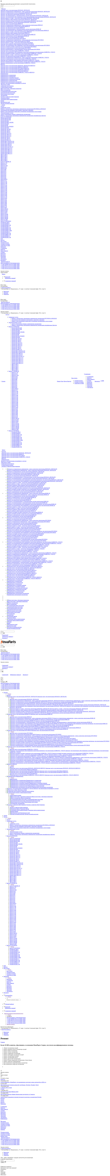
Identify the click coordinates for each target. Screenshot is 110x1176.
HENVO (12, 767)
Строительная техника (15, 795)
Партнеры (3, 1114)
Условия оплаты (5, 1122)
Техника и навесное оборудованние (19, 807)
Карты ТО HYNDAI (15, 948)
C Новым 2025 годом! (6, 1087)
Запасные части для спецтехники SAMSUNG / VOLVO (24, 749)
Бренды (2, 1102)
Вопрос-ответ (4, 1136)
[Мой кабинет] (1, 663)
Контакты (3, 1113)
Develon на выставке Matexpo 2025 (9, 1091)
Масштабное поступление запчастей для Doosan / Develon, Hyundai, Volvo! (20, 1085)
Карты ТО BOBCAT (15, 886)
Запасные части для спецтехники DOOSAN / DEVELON (24, 699)
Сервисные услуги (14, 823)
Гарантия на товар (5, 1125)
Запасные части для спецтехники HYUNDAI (21, 733)
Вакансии (3, 1112)
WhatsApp (6, 294)
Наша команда (4, 1109)
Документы (4, 1117)
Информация (4, 1118)
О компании (4, 1106)
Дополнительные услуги (16, 831)
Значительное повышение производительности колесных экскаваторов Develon (21, 1097)
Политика (3, 1128)
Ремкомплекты (13, 779)
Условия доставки (5, 1124)
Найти (2, 1162)
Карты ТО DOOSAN (15, 838)
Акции (2, 1099)
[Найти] (2, 7)
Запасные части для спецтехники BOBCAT (21, 716)
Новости (3, 1079)
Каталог (9, 695)
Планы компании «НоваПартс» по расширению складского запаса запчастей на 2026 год (23, 1082)
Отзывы (3, 1110)
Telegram (6, 292)
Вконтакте (6, 291)
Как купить (9, 971)
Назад (9, 694)
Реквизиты (3, 1126)
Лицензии (3, 1116)
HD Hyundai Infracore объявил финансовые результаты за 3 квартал (18, 1094)
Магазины (3, 1121)
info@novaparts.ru (5, 261)
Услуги (8, 819)
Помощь (3, 1129)
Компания (9, 979)
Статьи (2, 1089)
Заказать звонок (11, 1024)
